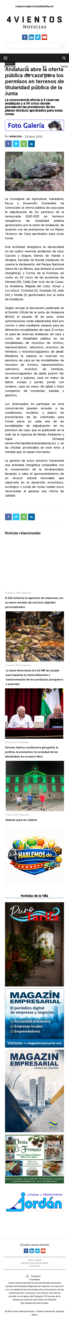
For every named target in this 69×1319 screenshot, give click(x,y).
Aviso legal (34, 1260)
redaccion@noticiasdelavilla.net (34, 6)
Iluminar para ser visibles (21, 820)
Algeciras (10, 66)
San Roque (46, 70)
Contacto (34, 1266)
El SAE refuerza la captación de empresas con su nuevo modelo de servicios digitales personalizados (34, 603)
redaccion (15, 136)
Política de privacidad (34, 1263)
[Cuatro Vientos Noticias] (34, 22)
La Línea (29, 70)
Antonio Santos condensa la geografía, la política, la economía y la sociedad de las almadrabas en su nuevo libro (31, 752)
